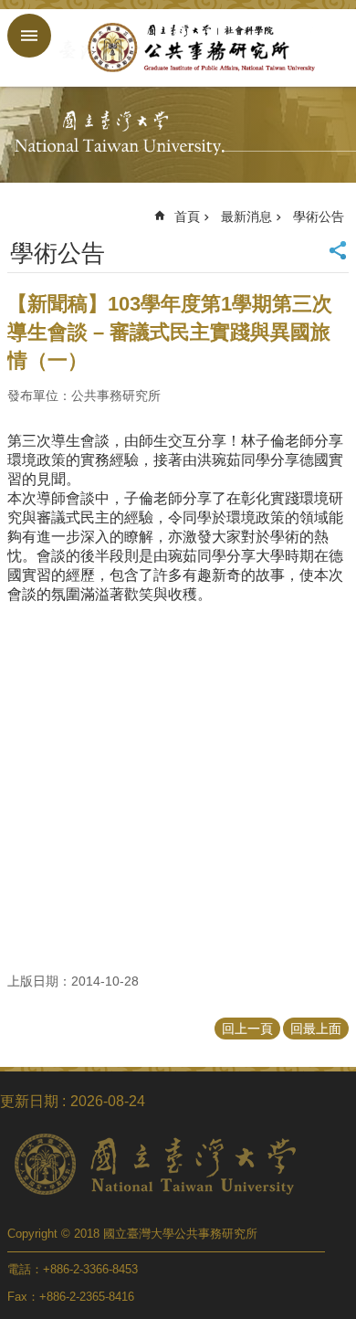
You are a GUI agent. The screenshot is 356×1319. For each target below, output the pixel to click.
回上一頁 (247, 1028)
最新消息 (246, 216)
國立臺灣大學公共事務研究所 (196, 47)
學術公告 (318, 216)
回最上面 (315, 1028)
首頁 (187, 216)
